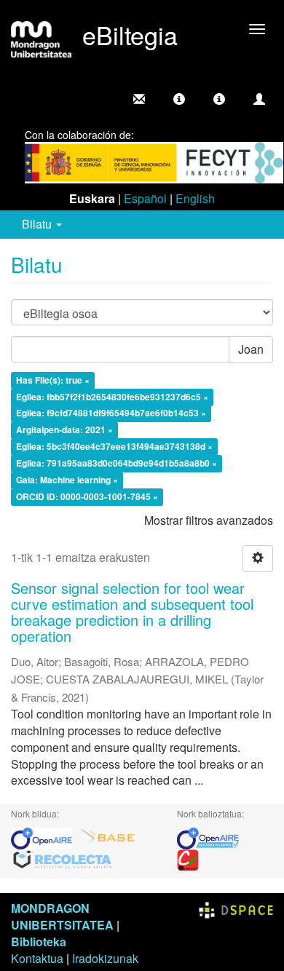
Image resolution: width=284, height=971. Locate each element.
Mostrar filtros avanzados (208, 520)
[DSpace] (236, 908)
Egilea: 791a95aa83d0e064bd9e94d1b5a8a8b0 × (116, 462)
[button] (179, 99)
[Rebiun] (188, 859)
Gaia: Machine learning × (67, 479)
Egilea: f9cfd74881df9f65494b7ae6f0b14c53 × (111, 413)
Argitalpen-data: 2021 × (64, 430)
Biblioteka (38, 941)
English (195, 198)
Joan (251, 349)
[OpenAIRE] (45, 837)
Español (145, 198)
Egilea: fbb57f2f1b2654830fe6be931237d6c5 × (112, 396)
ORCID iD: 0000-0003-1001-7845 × (87, 496)
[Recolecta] (62, 859)
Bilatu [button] (38, 223)
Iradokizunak (105, 958)
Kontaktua (37, 958)
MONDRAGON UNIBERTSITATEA (62, 916)
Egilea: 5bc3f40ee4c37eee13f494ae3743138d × (114, 446)
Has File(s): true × (53, 380)
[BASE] (107, 837)
